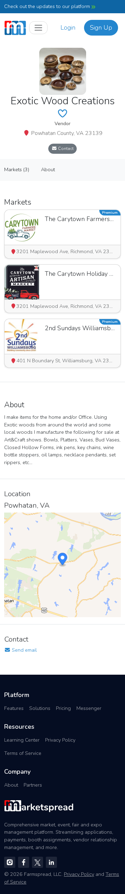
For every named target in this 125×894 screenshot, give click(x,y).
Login (67, 27)
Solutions (39, 708)
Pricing (63, 708)
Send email (23, 649)
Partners (33, 784)
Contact (65, 148)
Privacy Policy (60, 739)
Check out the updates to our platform (47, 6)
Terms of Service (22, 753)
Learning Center (22, 739)
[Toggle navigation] (38, 27)
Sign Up (101, 27)
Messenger (88, 708)
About (11, 784)
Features (14, 708)
